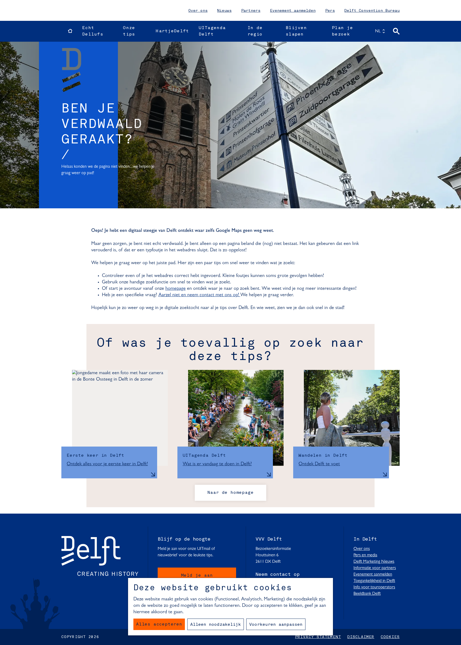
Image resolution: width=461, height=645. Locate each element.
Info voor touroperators (374, 587)
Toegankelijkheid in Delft (374, 581)
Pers (330, 11)
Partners (250, 11)
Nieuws (224, 11)
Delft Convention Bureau (372, 11)
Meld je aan (197, 575)
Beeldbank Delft (367, 594)
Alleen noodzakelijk (215, 625)
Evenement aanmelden (293, 11)
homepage (175, 288)
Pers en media (365, 555)
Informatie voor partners (374, 568)
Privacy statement (318, 637)
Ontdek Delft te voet (319, 464)
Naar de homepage (231, 493)
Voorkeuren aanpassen (276, 625)
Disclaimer (360, 637)
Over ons (198, 11)
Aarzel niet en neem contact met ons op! (199, 295)
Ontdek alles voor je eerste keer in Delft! (107, 464)
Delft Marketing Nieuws (373, 562)
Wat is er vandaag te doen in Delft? (217, 464)
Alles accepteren (159, 624)
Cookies (390, 637)
